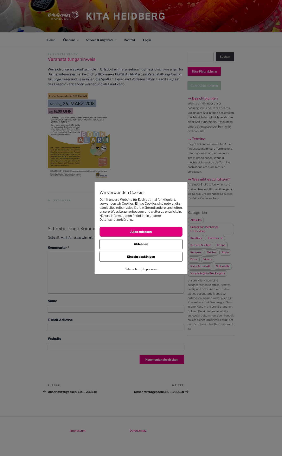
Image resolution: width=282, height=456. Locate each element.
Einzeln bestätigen (141, 256)
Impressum (150, 269)
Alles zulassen (141, 231)
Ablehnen (141, 244)
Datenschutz (133, 269)
